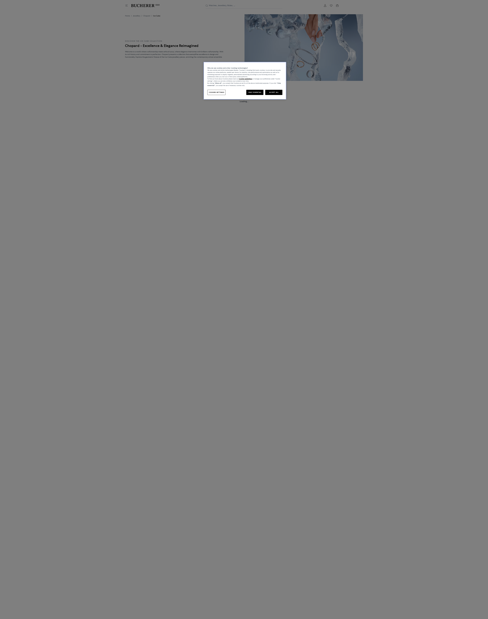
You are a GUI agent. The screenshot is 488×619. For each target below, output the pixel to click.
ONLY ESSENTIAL (254, 92)
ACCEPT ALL (274, 92)
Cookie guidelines (245, 79)
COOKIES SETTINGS (216, 92)
